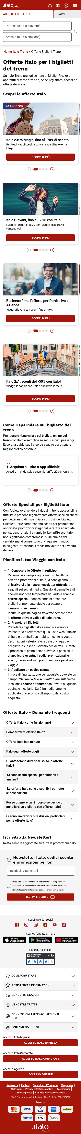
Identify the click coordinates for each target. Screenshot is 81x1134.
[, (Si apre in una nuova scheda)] (26, 924)
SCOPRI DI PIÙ (53, 158)
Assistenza (12, 1085)
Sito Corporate (24, 1092)
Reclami (25, 1085)
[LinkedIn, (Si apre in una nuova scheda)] (35, 924)
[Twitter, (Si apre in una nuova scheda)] (45, 924)
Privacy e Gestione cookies (39, 1089)
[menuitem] (50, 5)
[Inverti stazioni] (75, 31)
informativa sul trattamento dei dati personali (45, 881)
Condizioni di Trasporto (45, 1085)
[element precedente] (28, 169)
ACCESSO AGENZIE (53, 1075)
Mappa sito (67, 1085)
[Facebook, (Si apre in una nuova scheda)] (17, 924)
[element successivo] (52, 169)
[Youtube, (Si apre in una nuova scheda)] (54, 924)
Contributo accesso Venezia (49, 1092)
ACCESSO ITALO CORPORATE (50, 1059)
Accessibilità (63, 1089)
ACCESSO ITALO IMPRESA (51, 1043)
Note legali (16, 1089)
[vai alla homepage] (11, 5)
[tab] (26, 14)
